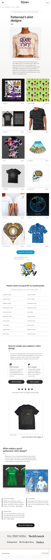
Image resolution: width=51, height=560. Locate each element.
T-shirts (13, 7)
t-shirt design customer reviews (31, 392)
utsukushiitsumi (31, 189)
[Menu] (3, 2)
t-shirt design (20, 73)
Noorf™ (28, 493)
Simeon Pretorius (7, 246)
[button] (48, 551)
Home (3, 7)
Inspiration (8, 7)
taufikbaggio (30, 160)
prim (5, 160)
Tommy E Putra (14, 435)
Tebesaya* (6, 131)
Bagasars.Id (6, 488)
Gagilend (30, 131)
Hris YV (5, 217)
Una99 (29, 246)
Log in (47, 2)
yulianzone (38, 59)
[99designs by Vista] (25, 2)
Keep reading (19, 506)
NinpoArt (30, 217)
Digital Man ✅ (31, 103)
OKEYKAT (6, 189)
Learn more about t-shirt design (31, 437)
